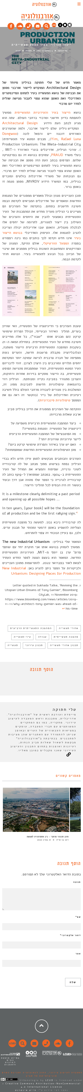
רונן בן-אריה (62, 840)
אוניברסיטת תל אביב (41, 1075)
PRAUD (57, 154)
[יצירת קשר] (28, 25)
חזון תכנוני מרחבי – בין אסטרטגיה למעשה (48, 836)
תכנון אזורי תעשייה (64, 645)
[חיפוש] (46, 25)
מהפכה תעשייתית (66, 636)
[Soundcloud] (19, 25)
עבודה (42, 636)
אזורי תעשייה (68, 628)
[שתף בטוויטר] (38, 685)
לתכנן (18, 51)
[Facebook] (11, 25)
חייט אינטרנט (26, 1090)
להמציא (29, 51)
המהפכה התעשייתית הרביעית (31, 628)
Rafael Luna (71, 139)
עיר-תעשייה (22, 636)
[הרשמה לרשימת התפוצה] (37, 25)
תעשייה (13, 645)
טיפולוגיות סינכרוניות (54, 400)
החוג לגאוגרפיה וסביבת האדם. (23, 1072)
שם (78, 917)
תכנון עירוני (34, 645)
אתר (78, 953)
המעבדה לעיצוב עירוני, (64, 1072)
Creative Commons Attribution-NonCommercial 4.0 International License (43, 1085)
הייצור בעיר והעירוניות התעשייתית (42, 112)
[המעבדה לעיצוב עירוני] (54, 26)
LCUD (49, 1080)
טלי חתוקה (63, 51)
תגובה (77, 882)
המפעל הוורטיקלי (56, 243)
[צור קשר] (45, 1045)
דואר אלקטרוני (70, 935)
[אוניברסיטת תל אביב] (65, 26)
